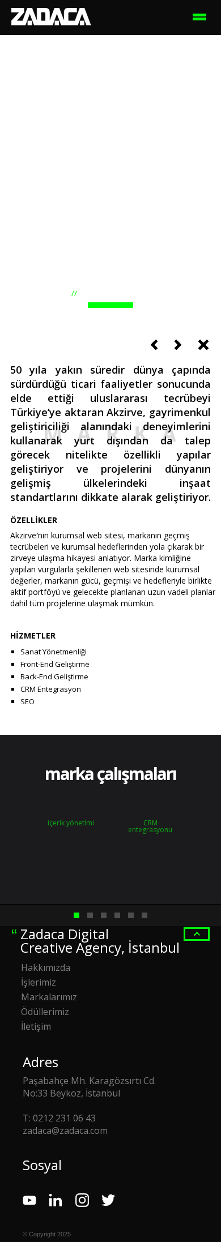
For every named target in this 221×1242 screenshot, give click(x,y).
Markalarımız (49, 997)
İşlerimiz (38, 982)
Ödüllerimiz (45, 1011)
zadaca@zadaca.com (65, 1130)
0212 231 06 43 (64, 1118)
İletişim (36, 1026)
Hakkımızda (45, 967)
